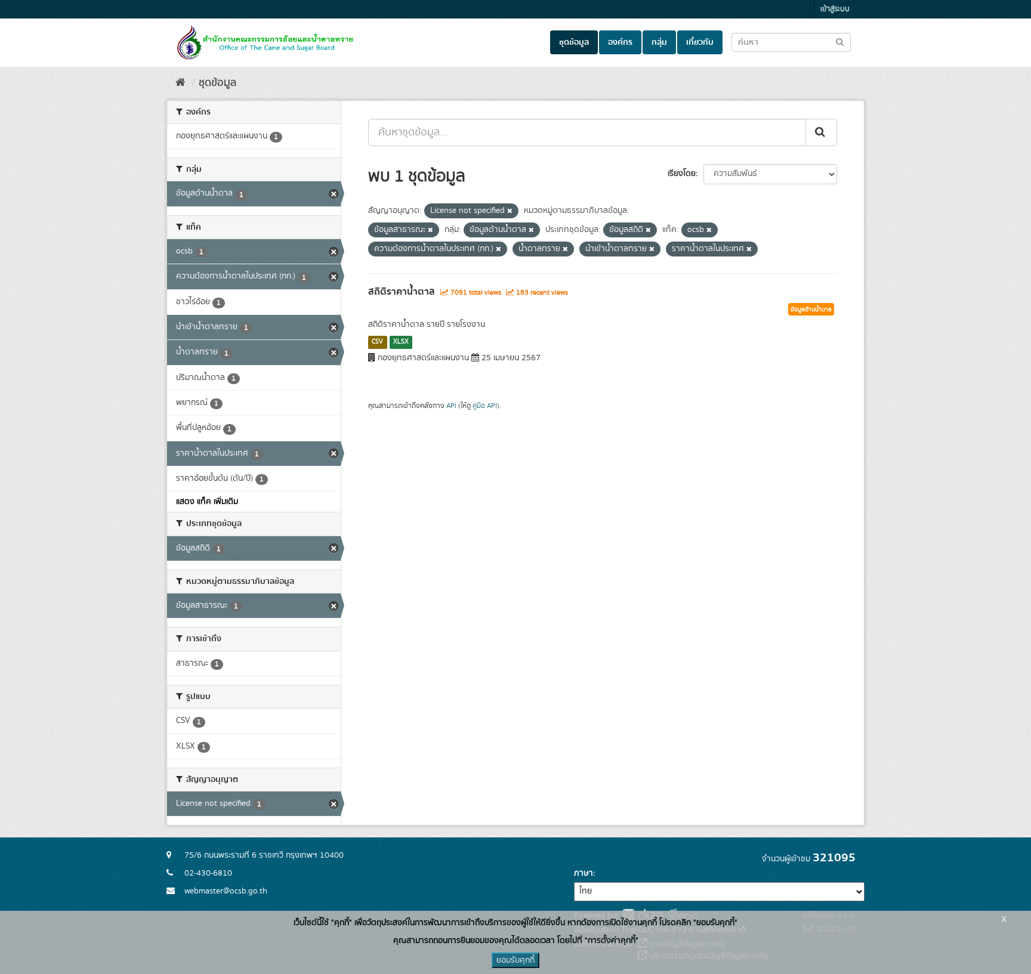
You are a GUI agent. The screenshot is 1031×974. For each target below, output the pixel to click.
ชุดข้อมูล (574, 42)
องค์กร (620, 42)
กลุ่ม (659, 42)
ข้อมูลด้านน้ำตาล (811, 309)
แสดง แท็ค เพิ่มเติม (207, 502)
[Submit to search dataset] (840, 41)
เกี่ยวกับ (700, 42)
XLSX (401, 342)
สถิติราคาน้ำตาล (401, 291)
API (451, 406)
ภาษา (583, 873)
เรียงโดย (682, 174)
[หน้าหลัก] (180, 83)
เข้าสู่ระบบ (835, 9)
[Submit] (821, 132)
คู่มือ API (485, 406)
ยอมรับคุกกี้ (515, 960)
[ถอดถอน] (510, 211)
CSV (377, 342)
